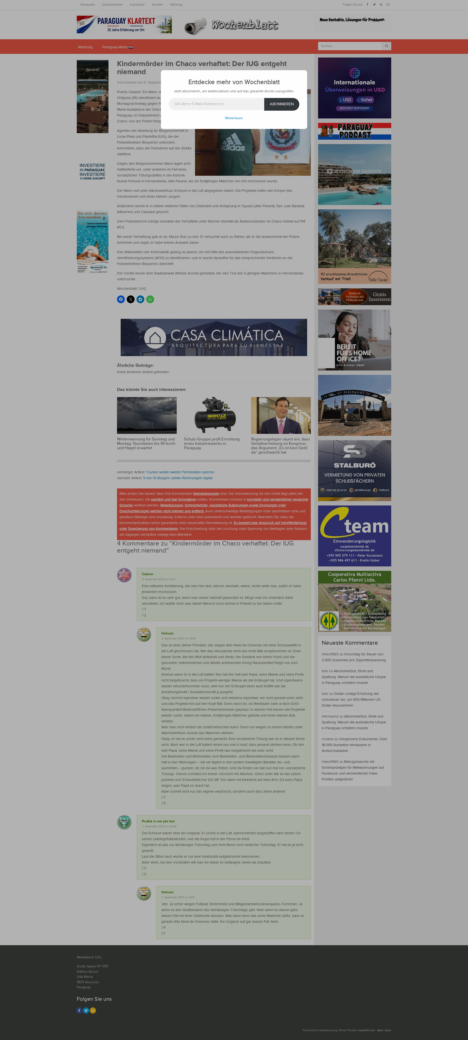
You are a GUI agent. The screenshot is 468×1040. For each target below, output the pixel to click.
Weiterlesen (234, 118)
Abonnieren (282, 104)
